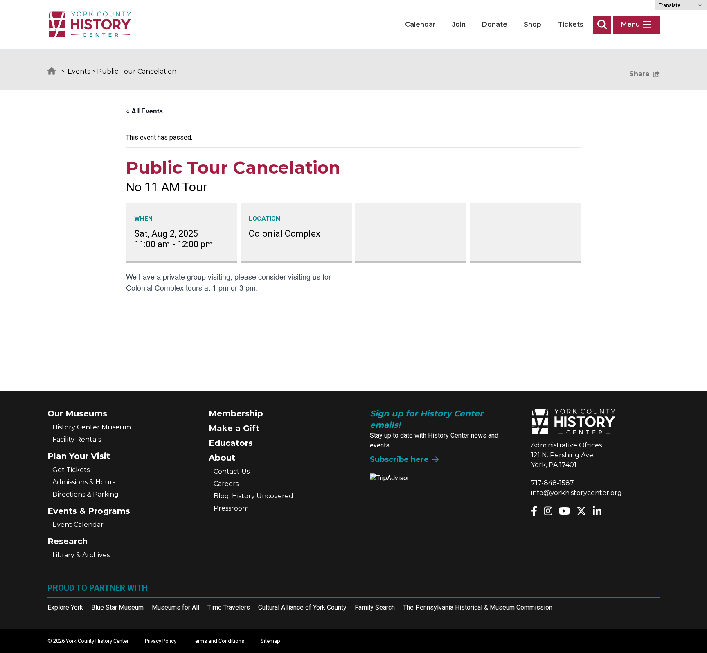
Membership (236, 413)
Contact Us (232, 471)
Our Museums (77, 413)
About (222, 458)
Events (79, 71)
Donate (494, 24)
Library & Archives (81, 555)
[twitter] (581, 511)
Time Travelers (228, 607)
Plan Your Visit (78, 456)
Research (67, 541)
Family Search (375, 607)
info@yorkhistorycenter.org (576, 493)
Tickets (570, 24)
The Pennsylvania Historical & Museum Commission (477, 607)
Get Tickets (71, 470)
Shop (532, 24)
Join (459, 24)
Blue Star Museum (117, 607)
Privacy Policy (160, 641)
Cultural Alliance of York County (302, 607)
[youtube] (564, 511)
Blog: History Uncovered (253, 496)
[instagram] (548, 511)
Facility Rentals (76, 439)
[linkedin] (597, 511)
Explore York (65, 607)
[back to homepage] (90, 24)
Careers (226, 484)
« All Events (144, 110)
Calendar (420, 24)
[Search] (602, 25)
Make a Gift (234, 428)
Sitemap (270, 641)
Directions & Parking (85, 494)
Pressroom (231, 508)
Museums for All (175, 607)
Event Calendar (78, 525)
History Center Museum (91, 427)
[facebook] (534, 511)
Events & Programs (88, 511)
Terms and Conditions (218, 641)
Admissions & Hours (83, 482)
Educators (231, 443)
